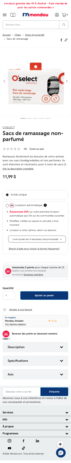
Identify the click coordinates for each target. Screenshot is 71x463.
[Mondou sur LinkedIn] (37, 440)
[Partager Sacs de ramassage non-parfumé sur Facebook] (62, 39)
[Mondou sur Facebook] (23, 440)
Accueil (6, 34)
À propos (8, 426)
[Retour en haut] (60, 444)
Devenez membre (33, 274)
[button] (13, 14)
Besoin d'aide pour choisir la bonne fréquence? (34, 248)
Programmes (10, 433)
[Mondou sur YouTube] (9, 448)
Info (5, 419)
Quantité (8, 288)
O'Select (9, 127)
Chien (18, 34)
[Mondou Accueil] (35, 15)
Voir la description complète (18, 168)
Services (8, 412)
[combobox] (35, 24)
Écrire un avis (37, 149)
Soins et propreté (34, 34)
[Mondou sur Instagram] (9, 440)
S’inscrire (54, 391)
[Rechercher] (63, 24)
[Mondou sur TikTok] (23, 448)
